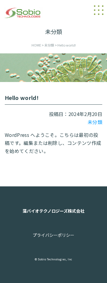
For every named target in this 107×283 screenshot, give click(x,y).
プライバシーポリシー (53, 235)
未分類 (95, 122)
